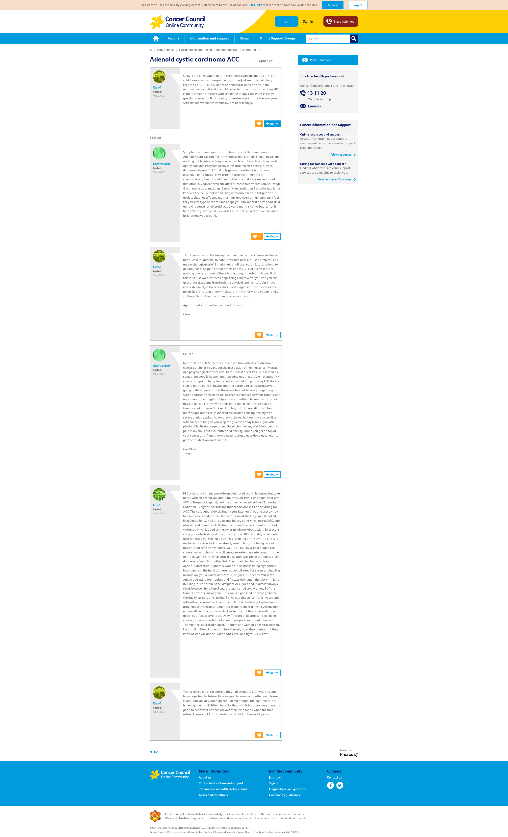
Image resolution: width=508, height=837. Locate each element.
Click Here (255, 5)
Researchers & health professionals (223, 789)
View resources (341, 154)
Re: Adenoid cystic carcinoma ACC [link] (239, 50)
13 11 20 (316, 93)
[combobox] (332, 39)
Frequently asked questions (288, 789)
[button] (332, 5)
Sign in (308, 21)
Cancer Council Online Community (174, 775)
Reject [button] (358, 5)
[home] (156, 39)
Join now (275, 777)
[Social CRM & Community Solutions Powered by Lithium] (349, 753)
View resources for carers (335, 179)
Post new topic (321, 60)
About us (205, 777)
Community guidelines (284, 795)
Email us (314, 106)
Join (286, 21)
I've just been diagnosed (195, 50)
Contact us (334, 777)
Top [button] (156, 752)
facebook (330, 785)
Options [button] (264, 61)
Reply (274, 124)
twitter (339, 785)
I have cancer (166, 50)
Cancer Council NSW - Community (177, 22)
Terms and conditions (213, 795)
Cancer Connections (151, 49)
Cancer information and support (221, 783)
